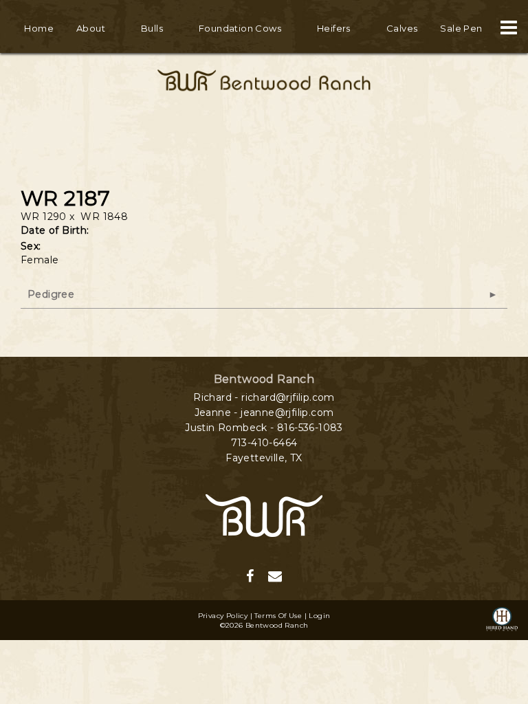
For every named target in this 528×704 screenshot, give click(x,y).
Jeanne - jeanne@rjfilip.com (264, 412)
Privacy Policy (223, 615)
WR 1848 (104, 216)
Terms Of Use (278, 615)
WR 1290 (44, 216)
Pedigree (51, 294)
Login (319, 615)
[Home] (264, 514)
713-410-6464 (264, 443)
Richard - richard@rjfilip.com (264, 397)
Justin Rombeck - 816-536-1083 (264, 427)
